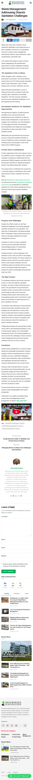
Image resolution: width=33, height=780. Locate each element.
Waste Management (27, 735)
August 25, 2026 (7, 658)
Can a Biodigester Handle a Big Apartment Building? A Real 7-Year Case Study (16, 655)
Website (3, 556)
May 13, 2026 (14, 669)
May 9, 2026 (13, 679)
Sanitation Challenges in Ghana (15, 423)
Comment (5, 516)
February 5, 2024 (23, 19)
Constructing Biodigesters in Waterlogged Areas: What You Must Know (21, 684)
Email (3, 547)
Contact (15, 772)
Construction (16, 734)
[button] (19, 776)
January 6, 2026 (15, 689)
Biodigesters (5, 734)
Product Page (16, 737)
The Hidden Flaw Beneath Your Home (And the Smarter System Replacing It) (19, 675)
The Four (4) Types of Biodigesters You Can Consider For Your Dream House (20, 627)
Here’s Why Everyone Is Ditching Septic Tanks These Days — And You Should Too (19, 665)
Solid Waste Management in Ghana (12, 426)
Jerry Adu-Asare (11, 19)
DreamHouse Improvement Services (18, 180)
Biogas (3, 737)
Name (3, 539)
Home (3, 772)
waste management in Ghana (11, 428)
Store (9, 772)
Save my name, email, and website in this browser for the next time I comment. (15, 565)
